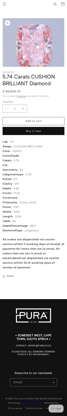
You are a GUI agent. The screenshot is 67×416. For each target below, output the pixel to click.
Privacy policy (15, 408)
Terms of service (34, 408)
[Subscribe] (53, 382)
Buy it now (33, 131)
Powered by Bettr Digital (31, 403)
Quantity (8, 101)
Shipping (21, 96)
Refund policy (51, 403)
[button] (4, 4)
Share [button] (10, 276)
